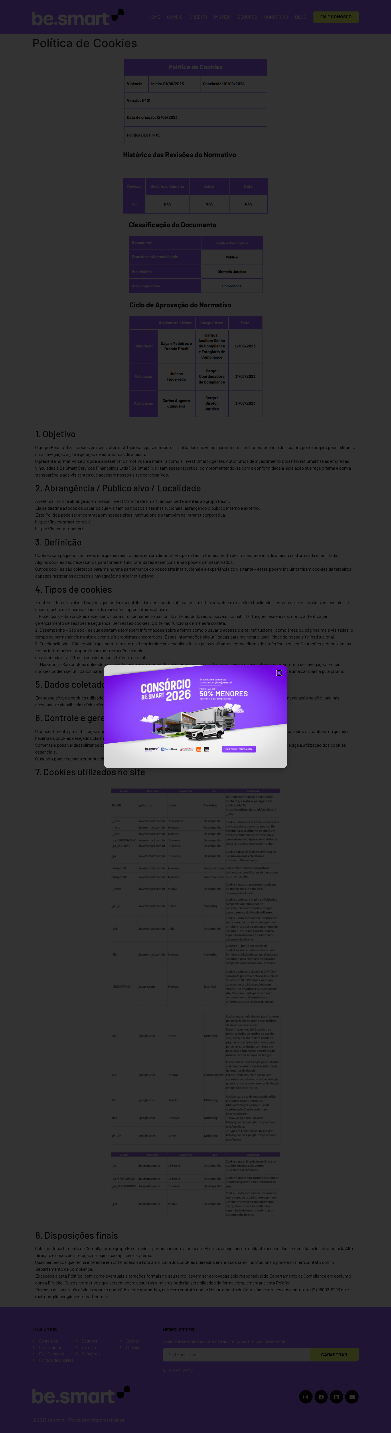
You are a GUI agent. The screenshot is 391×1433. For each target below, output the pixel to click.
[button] (279, 673)
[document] (195, 716)
